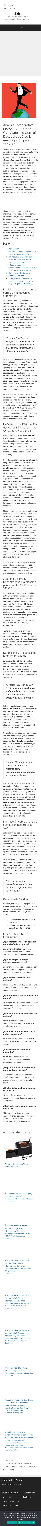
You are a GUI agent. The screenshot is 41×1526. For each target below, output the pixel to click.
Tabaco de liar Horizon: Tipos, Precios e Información (19, 1200)
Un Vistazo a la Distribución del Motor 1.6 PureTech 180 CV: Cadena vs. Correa (22, 259)
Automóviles (11, 1460)
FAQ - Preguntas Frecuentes (20, 284)
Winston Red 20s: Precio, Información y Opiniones (19, 1374)
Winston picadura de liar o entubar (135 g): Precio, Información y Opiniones (17, 1236)
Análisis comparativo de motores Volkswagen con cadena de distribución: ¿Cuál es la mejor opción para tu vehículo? (19, 1446)
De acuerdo (12, 1523)
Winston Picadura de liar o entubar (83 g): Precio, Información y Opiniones (17, 1340)
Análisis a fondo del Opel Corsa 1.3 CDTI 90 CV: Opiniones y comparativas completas (17, 1410)
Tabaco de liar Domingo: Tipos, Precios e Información (16, 1165)
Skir (17, 14)
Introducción (14, 249)
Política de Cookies (10, 1505)
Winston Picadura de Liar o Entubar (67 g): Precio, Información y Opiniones (18, 1305)
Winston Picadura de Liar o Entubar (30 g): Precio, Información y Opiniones (18, 1271)
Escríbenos (27, 1497)
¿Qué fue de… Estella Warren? (18, 1463)
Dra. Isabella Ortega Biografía (11, 1485)
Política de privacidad (11, 1501)
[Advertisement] (20, 52)
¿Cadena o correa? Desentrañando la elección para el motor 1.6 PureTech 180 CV (23, 267)
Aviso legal (7, 1497)
